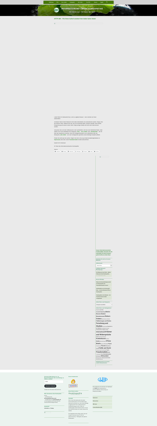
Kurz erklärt (64, 2)
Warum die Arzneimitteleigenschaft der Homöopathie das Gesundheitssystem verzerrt (103, 283)
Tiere (102, 354)
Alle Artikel (80, 2)
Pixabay (52, 408)
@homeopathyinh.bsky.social (50, 398)
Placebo (103, 345)
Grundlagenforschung (105, 328)
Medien (98, 341)
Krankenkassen (101, 338)
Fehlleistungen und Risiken (103, 321)
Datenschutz (95, 400)
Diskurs (107, 316)
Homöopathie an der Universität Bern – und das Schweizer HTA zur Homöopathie (103, 290)
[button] (107, 2)
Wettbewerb (98, 356)
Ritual (108, 352)
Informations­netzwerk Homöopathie (82, 9)
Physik (109, 343)
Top (154, 423)
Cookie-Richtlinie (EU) (97, 407)
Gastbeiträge (104, 326)
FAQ (57, 2)
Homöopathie (98, 329)
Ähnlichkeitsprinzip (99, 359)
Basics (108, 312)
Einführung (51, 2)
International (100, 332)
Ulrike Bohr (46, 408)
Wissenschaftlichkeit (106, 357)
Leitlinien (107, 338)
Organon (102, 343)
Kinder (97, 336)
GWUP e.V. (96, 388)
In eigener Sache (105, 329)
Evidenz (98, 319)
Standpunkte (72, 2)
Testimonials (98, 354)
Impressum (57, 139)
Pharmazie (106, 343)
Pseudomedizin (101, 352)
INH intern (95, 404)
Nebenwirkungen (103, 341)
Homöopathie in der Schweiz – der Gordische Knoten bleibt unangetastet (103, 297)
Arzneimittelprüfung (100, 311)
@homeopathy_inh (57, 399)
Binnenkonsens (100, 316)
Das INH (88, 2)
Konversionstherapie (102, 336)
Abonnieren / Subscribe (50, 386)
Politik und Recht (105, 348)
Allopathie (98, 309)
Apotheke (101, 309)
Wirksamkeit (104, 356)
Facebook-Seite (73, 139)
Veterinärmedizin (107, 354)
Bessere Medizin (101, 314)
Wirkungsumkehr (99, 357)
